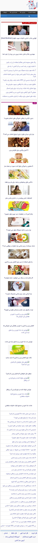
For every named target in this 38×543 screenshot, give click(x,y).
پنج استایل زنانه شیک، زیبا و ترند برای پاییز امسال (21, 88)
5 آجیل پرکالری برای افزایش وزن (18, 150)
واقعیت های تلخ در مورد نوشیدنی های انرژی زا (22, 426)
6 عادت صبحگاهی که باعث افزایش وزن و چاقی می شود (19, 486)
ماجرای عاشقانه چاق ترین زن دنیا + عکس (23, 522)
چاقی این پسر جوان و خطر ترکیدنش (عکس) (22, 510)
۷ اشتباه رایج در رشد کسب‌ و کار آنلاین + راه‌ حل (21, 66)
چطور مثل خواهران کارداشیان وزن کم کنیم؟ (18, 373)
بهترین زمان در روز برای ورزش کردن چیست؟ (22, 490)
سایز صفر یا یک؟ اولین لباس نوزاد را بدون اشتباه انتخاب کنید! (19, 75)
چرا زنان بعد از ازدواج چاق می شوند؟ (25, 418)
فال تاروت (34, 533)
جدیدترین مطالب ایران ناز (29, 23)
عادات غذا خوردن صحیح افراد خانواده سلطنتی (18, 405)
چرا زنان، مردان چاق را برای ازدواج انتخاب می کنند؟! (18, 134)
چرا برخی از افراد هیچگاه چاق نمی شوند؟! (18, 230)
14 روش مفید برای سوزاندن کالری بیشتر (24, 434)
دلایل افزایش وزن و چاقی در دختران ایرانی (23, 502)
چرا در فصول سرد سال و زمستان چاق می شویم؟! (18, 310)
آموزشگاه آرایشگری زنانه (12, 537)
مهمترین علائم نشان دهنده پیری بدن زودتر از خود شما (19, 54)
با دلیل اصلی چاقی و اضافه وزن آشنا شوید (23, 482)
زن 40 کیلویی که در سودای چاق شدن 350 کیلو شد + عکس (18, 526)
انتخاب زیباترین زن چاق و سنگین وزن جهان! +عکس (20, 506)
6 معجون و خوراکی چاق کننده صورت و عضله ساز (18, 166)
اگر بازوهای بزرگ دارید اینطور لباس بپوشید (23, 466)
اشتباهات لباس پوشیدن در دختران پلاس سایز (18, 198)
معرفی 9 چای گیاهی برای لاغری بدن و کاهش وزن (21, 92)
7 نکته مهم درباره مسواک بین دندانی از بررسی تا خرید (20, 70)
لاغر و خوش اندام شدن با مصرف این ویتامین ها (22, 422)
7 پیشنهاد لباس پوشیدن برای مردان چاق (24, 442)
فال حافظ (14, 533)
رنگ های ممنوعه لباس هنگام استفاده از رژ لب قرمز (21, 62)
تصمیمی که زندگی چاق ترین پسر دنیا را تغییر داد (21, 430)
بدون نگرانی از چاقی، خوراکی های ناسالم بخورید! (18, 118)
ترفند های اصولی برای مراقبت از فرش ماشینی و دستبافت (19, 96)
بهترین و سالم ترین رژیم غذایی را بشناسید (23, 494)
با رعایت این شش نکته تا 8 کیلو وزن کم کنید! (22, 414)
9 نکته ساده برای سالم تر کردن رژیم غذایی (23, 458)
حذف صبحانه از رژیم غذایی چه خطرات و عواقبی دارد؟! (19, 246)
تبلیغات (5, 12)
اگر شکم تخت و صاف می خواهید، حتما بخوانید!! (18, 278)
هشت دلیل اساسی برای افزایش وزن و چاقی (23, 498)
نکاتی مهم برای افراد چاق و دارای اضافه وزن (23, 514)
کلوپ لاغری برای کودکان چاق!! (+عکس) (24, 518)
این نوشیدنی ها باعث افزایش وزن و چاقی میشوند (21, 474)
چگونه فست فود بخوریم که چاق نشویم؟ (24, 438)
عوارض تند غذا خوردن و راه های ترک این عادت (18, 342)
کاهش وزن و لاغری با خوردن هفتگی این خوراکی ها (18, 326)
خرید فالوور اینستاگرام (29, 537)
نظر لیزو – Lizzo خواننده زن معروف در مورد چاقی (21, 450)
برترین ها (22, 12)
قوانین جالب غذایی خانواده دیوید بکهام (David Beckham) (18, 38)
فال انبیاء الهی (24, 533)
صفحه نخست (32, 12)
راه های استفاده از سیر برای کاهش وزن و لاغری (19, 262)
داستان (6, 533)
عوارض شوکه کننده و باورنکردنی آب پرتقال (18, 389)
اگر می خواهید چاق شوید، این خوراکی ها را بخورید (21, 446)
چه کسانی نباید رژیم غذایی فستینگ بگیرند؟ (18, 294)
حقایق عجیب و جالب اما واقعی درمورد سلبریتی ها (21, 84)
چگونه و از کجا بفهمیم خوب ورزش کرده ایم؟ (23, 454)
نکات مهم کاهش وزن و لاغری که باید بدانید (19, 358)
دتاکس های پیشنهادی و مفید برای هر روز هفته (19, 182)
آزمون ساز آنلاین (19, 540)
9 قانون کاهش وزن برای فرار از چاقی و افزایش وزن (20, 462)
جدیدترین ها (13, 12)
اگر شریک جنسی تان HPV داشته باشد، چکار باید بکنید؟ (19, 80)
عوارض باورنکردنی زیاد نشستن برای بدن (24, 470)
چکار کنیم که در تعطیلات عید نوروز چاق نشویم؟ (19, 214)
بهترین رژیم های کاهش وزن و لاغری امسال (23, 478)
